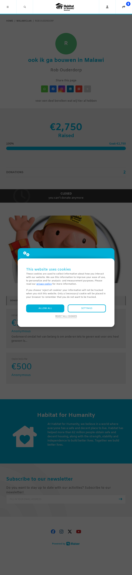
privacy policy (44, 284)
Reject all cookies (66, 316)
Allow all (45, 308)
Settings (86, 308)
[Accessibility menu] (128, 4)
